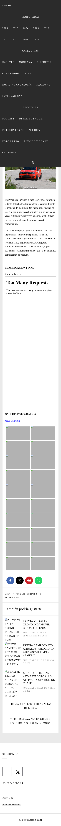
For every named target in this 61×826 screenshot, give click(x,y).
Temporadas (31, 17)
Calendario (11, 153)
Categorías (30, 51)
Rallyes (8, 62)
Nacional (43, 85)
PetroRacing (12, 597)
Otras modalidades (17, 73)
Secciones (30, 107)
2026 (5, 28)
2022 (46, 28)
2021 (5, 39)
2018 (36, 39)
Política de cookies (11, 804)
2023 (36, 28)
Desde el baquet (31, 119)
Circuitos (44, 62)
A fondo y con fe (36, 141)
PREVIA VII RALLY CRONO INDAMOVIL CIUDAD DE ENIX (36, 625)
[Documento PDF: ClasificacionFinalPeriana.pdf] (30, 339)
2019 (26, 39)
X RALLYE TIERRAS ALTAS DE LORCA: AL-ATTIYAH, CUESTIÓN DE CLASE (39, 678)
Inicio (6, 5)
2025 (15, 28)
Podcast (8, 119)
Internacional (13, 96)
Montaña (25, 62)
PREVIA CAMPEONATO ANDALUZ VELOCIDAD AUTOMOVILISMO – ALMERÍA (38, 650)
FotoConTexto (13, 130)
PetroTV (34, 130)
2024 (26, 28)
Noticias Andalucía (17, 85)
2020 (15, 39)
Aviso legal (7, 798)
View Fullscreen (13, 274)
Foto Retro (10, 141)
